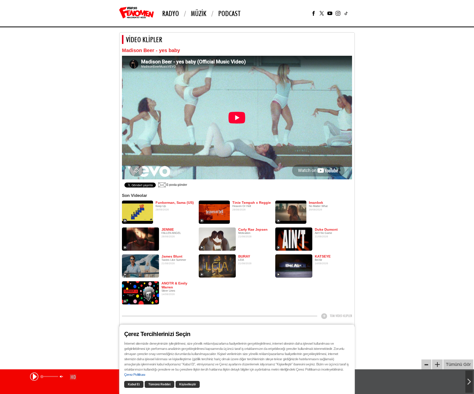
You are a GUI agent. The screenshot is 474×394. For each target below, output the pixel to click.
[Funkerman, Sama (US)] (137, 212)
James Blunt (171, 256)
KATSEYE (323, 256)
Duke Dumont (326, 229)
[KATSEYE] (293, 265)
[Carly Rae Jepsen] (217, 239)
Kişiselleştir (187, 384)
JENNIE (167, 229)
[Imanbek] (290, 212)
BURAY (244, 256)
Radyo (170, 13)
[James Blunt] (140, 265)
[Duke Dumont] (293, 239)
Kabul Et (134, 384)
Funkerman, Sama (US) (175, 203)
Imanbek (316, 203)
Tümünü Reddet (159, 384)
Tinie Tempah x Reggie (251, 203)
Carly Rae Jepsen (253, 229)
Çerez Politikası (134, 374)
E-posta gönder (176, 185)
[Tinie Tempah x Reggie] (214, 212)
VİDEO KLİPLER (144, 39)
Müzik (198, 13)
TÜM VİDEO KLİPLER (341, 316)
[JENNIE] (140, 239)
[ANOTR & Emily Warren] (140, 292)
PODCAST (229, 13)
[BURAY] (217, 265)
